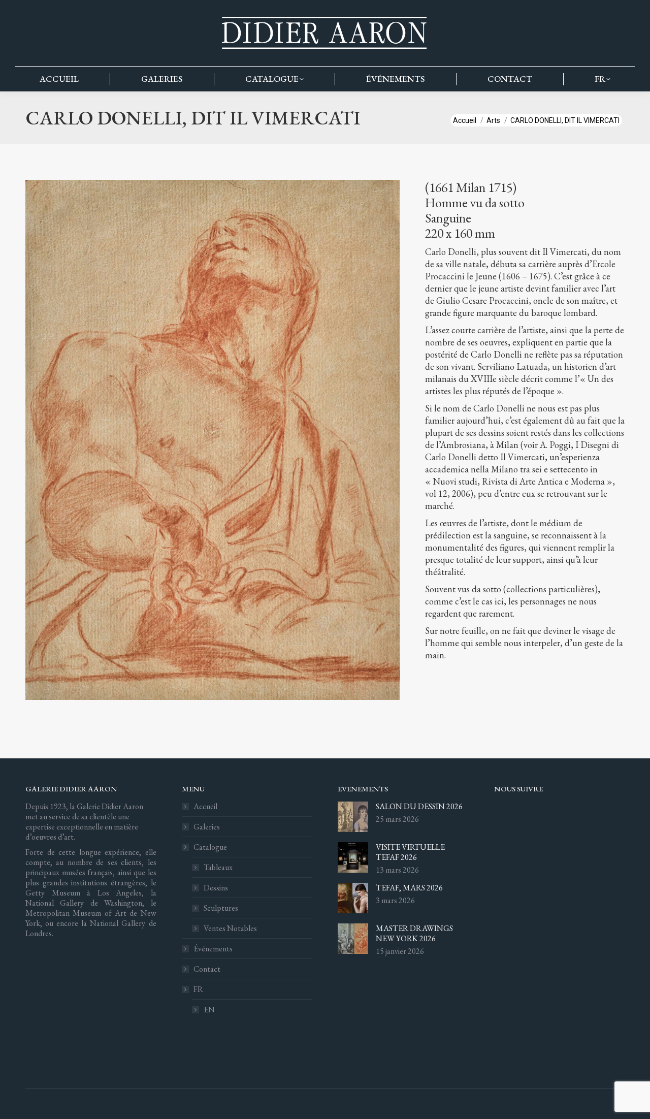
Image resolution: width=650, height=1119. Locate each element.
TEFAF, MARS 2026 (409, 888)
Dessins (216, 888)
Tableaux (218, 867)
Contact (206, 969)
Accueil (205, 807)
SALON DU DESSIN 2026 (419, 807)
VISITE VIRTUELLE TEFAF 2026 (410, 852)
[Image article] (353, 817)
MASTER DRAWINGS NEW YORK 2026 (414, 933)
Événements (213, 949)
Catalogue (210, 847)
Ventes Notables (230, 928)
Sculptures (221, 908)
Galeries (206, 827)
